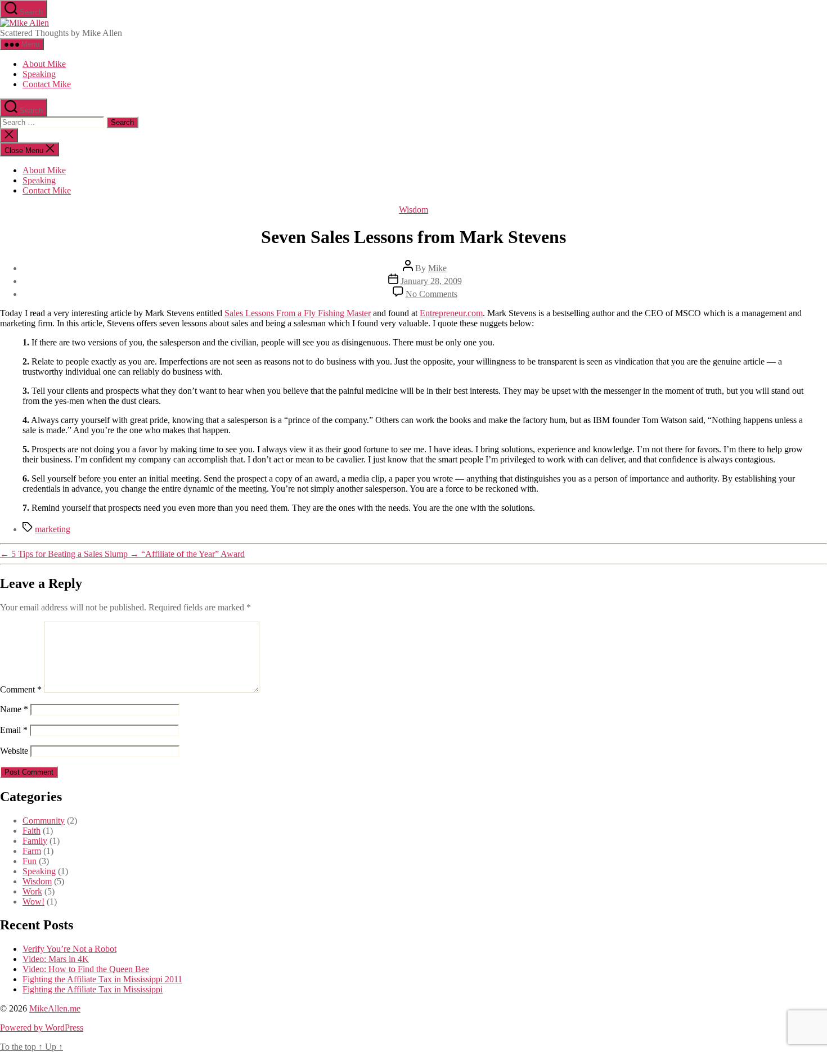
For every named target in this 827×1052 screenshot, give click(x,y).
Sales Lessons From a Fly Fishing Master (297, 313)
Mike (437, 268)
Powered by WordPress (41, 1027)
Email (14, 730)
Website (14, 751)
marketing (52, 529)
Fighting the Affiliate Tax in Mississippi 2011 (102, 979)
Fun (30, 861)
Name (14, 709)
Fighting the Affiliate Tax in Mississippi (93, 989)
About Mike (44, 64)
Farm (32, 851)
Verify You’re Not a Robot (69, 949)
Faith (32, 830)
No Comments (431, 294)
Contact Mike (47, 84)
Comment (21, 689)
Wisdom (413, 209)
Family (35, 841)
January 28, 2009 (431, 281)
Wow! (33, 901)
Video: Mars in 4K (56, 959)
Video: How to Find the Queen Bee (86, 969)
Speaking (39, 74)
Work (32, 891)
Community (44, 820)
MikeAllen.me (54, 1008)
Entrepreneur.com (451, 313)
